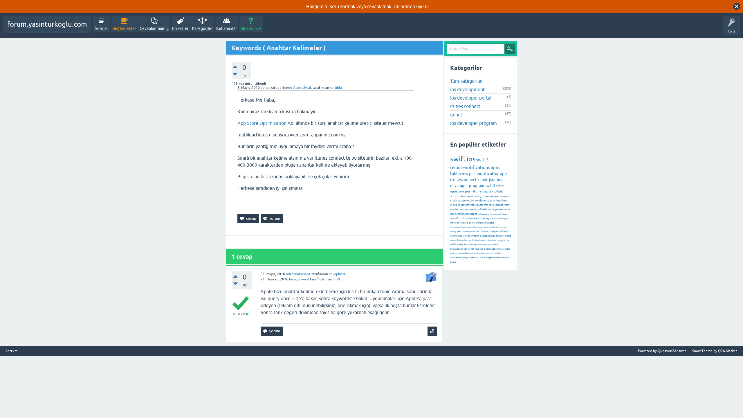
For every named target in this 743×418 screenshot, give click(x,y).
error (500, 186)
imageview (482, 227)
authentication (478, 244)
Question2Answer (672, 351)
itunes (478, 191)
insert (453, 222)
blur (467, 244)
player (466, 257)
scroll (461, 218)
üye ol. (423, 6)
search (473, 209)
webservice (483, 214)
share (465, 231)
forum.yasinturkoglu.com (47, 24)
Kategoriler (202, 28)
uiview (494, 196)
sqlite (487, 191)
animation (500, 200)
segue (462, 200)
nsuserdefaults (473, 218)
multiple (498, 191)
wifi (479, 209)
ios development (467, 89)
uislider (498, 253)
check (495, 244)
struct (454, 196)
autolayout (503, 218)
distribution (483, 231)
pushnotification (484, 173)
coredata (490, 249)
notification (503, 231)
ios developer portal (470, 97)
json (493, 179)
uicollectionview (459, 209)
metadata (489, 222)
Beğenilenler (124, 28)
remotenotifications (470, 167)
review (504, 196)
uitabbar (463, 240)
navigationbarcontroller (496, 257)
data (485, 209)
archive (454, 253)
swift (458, 159)
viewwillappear (466, 253)
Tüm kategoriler (466, 81)
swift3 (482, 159)
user (481, 257)
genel (265, 88)
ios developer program (473, 123)
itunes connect (465, 106)
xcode (482, 179)
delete (477, 253)
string (453, 231)
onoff (490, 253)
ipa (508, 240)
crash (453, 200)
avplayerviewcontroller (462, 249)
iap (462, 244)
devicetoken (457, 213)
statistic (474, 257)
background (482, 196)
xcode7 (454, 218)
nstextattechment (481, 204)
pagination (491, 218)
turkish (499, 249)
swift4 (490, 185)
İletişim (11, 351)
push (469, 191)
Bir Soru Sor (250, 28)
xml (468, 204)
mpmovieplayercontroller (463, 227)
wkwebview (461, 236)
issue (484, 253)
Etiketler (180, 28)
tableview (459, 173)
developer (471, 213)
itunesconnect (463, 179)
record (507, 249)
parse (507, 209)
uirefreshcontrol (497, 227)
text (459, 231)
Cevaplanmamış (154, 28)
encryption (473, 236)
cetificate (455, 244)
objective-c (462, 222)
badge (493, 231)
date (500, 214)
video (454, 204)
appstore (457, 191)
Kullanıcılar (226, 28)
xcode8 (454, 240)
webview (472, 200)
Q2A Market (727, 351)
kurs (452, 236)
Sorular (101, 28)
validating (480, 249)
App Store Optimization (261, 123)
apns (495, 167)
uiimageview (495, 209)
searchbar (498, 204)
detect (483, 236)
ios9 (507, 204)
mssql (461, 204)
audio (453, 262)
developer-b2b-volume (499, 236)
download (486, 200)
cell (483, 218)
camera (493, 214)
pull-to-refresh (476, 222)
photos (472, 231)
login (505, 214)
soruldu (336, 88)
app (503, 173)
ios (471, 159)
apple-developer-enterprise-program (487, 240)
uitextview (466, 196)
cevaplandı (337, 274)
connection (456, 257)
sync (488, 244)
